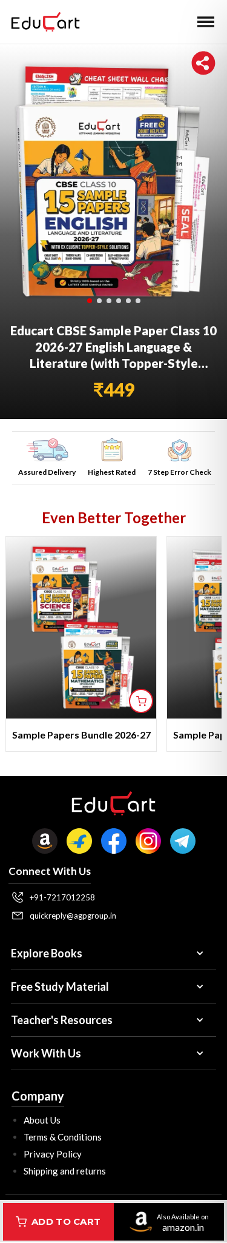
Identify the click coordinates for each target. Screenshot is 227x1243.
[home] (42, 22)
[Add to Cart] (141, 701)
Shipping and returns (65, 1170)
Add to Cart (65, 1221)
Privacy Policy (53, 1153)
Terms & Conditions (63, 1136)
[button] (206, 22)
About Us (42, 1119)
